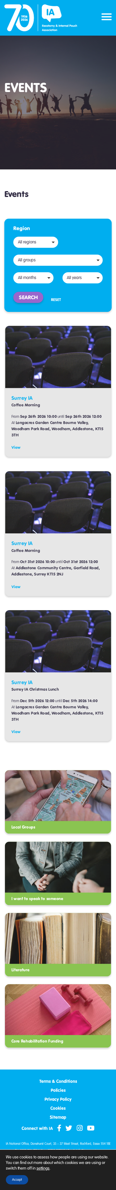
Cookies (58, 1108)
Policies (58, 1090)
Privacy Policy (58, 1099)
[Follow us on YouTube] (90, 1128)
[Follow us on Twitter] (69, 1128)
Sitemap (58, 1117)
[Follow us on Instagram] (80, 1128)
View (16, 447)
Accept (17, 1180)
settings (43, 1168)
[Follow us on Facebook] (59, 1128)
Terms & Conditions (58, 1081)
